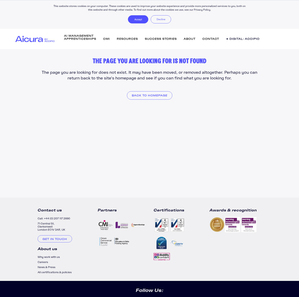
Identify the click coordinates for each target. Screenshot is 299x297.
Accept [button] (138, 19)
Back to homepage (149, 95)
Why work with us (49, 256)
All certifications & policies (55, 272)
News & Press (46, 267)
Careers (43, 262)
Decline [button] (161, 19)
